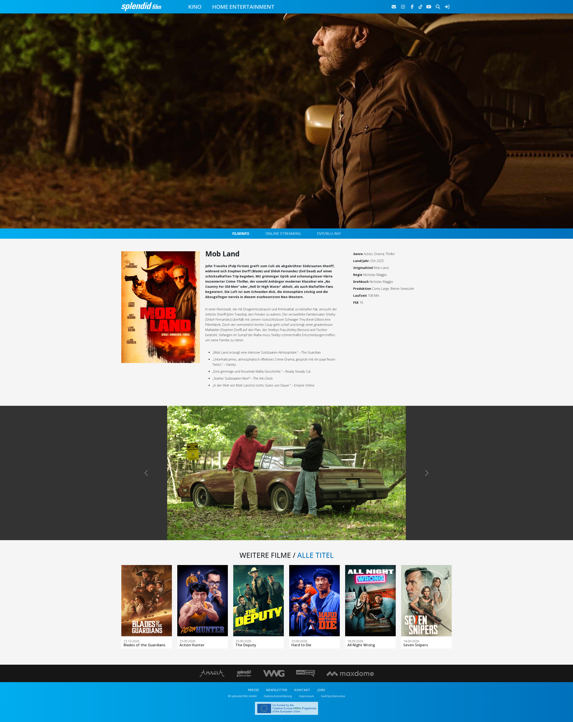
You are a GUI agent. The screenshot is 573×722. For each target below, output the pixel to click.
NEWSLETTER (276, 690)
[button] (146, 473)
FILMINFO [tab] (240, 233)
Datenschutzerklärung (278, 696)
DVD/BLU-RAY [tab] (329, 233)
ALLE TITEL (315, 555)
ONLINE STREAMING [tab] (283, 233)
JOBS (321, 690)
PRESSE (253, 690)
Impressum (306, 696)
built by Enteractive (333, 696)
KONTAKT (302, 690)
